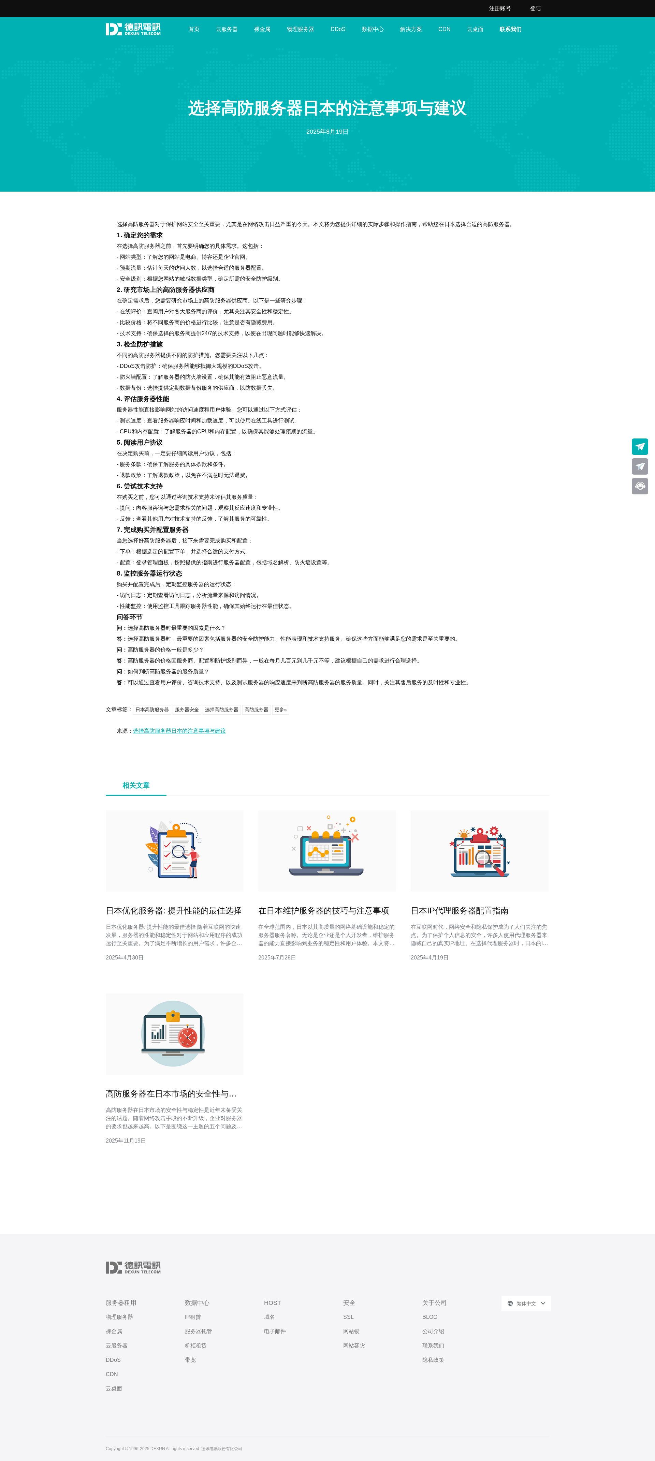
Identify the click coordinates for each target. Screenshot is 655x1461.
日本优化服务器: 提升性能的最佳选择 (174, 910)
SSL (348, 1317)
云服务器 (227, 29)
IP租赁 (193, 1317)
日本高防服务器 (152, 709)
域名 (269, 1317)
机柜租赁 (196, 1345)
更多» (281, 709)
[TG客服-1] (640, 446)
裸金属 (262, 29)
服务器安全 (187, 709)
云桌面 (475, 29)
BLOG (429, 1317)
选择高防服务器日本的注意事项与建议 (179, 731)
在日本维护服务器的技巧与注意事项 (323, 910)
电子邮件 (275, 1331)
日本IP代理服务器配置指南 (460, 910)
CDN (444, 29)
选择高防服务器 (221, 709)
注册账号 (500, 8)
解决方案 (411, 29)
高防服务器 (256, 709)
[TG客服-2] (640, 466)
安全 (349, 1302)
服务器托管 (198, 1331)
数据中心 (373, 29)
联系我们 (511, 29)
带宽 (190, 1360)
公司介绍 (433, 1331)
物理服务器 (300, 29)
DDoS (338, 29)
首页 (194, 29)
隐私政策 (433, 1360)
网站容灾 (354, 1345)
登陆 (535, 8)
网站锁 (351, 1331)
